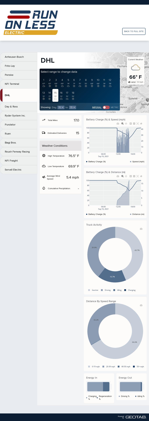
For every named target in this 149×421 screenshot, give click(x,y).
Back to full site (133, 31)
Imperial (97, 107)
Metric (115, 107)
